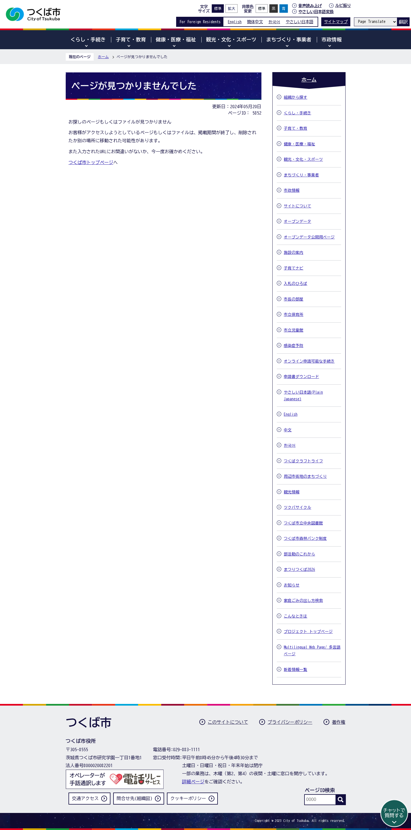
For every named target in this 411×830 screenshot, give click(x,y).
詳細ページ (193, 781)
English (235, 22)
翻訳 (403, 22)
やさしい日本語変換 (316, 12)
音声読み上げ (310, 5)
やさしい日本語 (299, 22)
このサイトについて (228, 722)
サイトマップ (336, 22)
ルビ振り (343, 5)
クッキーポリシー (188, 798)
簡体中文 (255, 22)
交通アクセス (85, 798)
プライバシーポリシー (290, 722)
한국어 (274, 22)
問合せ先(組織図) (134, 798)
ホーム (103, 57)
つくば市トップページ (90, 162)
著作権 (338, 722)
